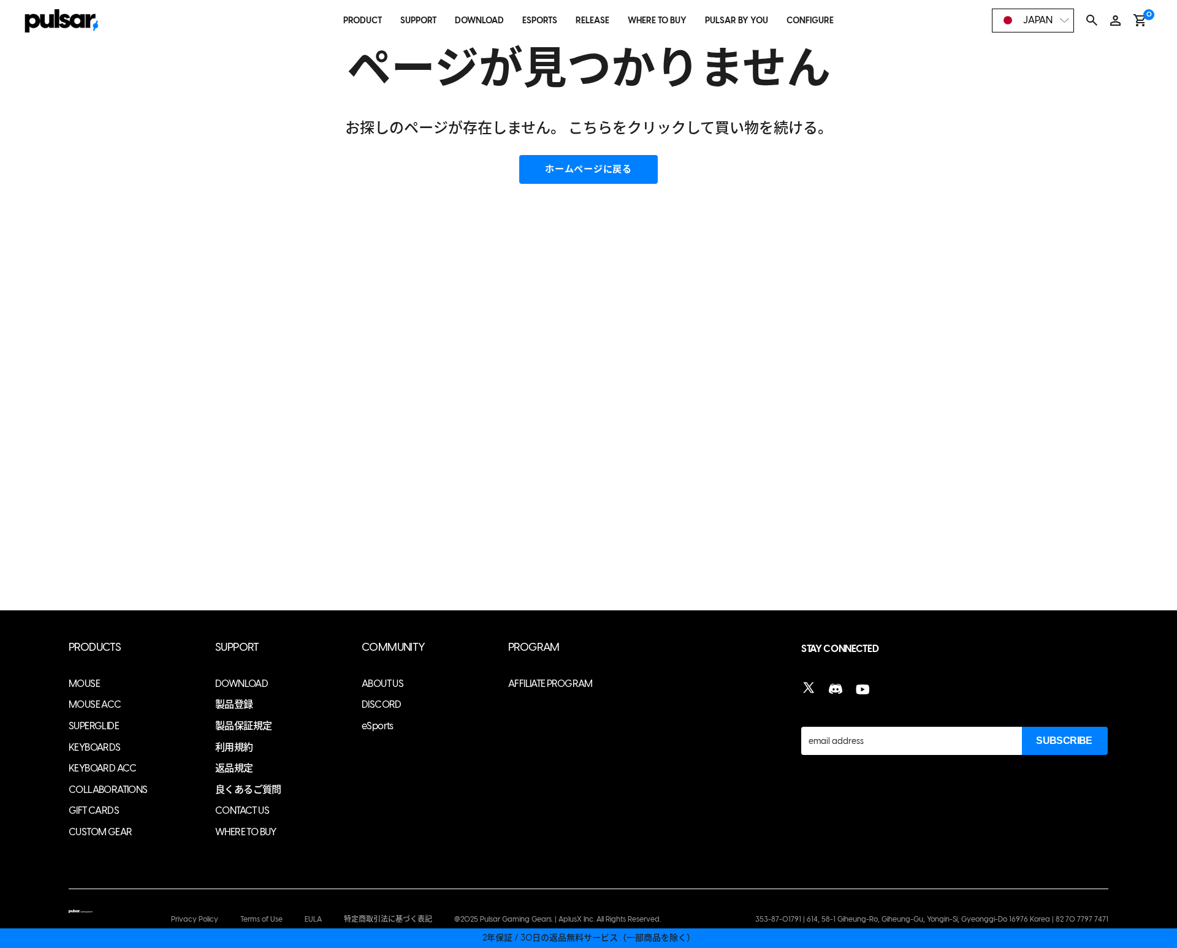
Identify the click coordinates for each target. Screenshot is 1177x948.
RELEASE (592, 20)
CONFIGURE (810, 20)
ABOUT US (382, 683)
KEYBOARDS (95, 747)
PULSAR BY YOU (736, 20)
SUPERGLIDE (94, 726)
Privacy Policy (194, 919)
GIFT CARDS (94, 810)
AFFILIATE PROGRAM (550, 683)
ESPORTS (539, 20)
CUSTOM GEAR (100, 832)
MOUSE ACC (95, 704)
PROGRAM (534, 647)
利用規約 (234, 747)
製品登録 (234, 704)
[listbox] (1033, 20)
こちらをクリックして (641, 128)
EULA (313, 919)
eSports (378, 726)
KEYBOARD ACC (103, 768)
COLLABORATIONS (108, 789)
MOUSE (84, 683)
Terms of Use (261, 919)
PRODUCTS (95, 647)
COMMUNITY (393, 647)
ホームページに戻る (588, 169)
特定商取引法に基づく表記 (388, 919)
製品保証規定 (243, 726)
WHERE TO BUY (657, 20)
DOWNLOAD (479, 20)
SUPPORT (418, 20)
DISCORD (382, 704)
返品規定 (234, 768)
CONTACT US (242, 810)
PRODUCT (362, 20)
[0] (1139, 20)
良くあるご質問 (248, 789)
